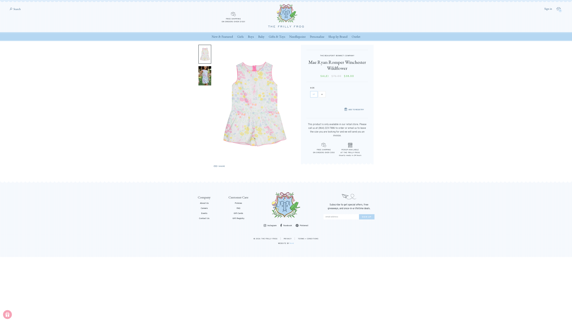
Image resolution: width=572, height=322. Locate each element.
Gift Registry (238, 218)
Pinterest (304, 225)
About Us (204, 203)
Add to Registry (356, 110)
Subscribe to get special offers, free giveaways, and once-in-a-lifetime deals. (349, 206)
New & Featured (222, 36)
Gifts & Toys (277, 36)
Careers (204, 208)
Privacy (288, 239)
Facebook (287, 225)
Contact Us (204, 218)
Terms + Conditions (308, 239)
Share (222, 166)
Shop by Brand (338, 36)
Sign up (367, 217)
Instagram (272, 226)
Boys (251, 36)
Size (312, 88)
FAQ (238, 208)
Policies (238, 203)
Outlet (356, 36)
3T (314, 94)
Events (204, 213)
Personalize (317, 36)
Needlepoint (297, 36)
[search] (11, 9)
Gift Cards (238, 213)
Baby (261, 36)
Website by (286, 243)
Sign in (548, 8)
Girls (240, 36)
